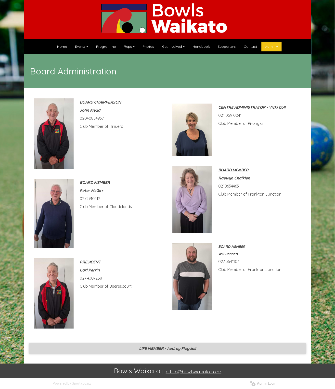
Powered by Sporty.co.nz (72, 383)
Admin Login (266, 383)
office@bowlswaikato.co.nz (193, 372)
